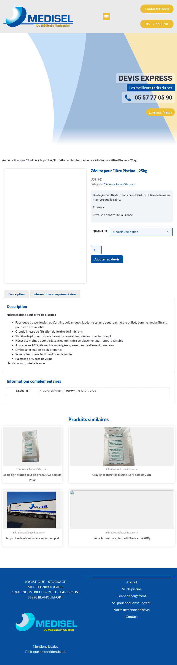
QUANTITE (100, 231)
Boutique (19, 160)
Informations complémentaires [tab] (54, 294)
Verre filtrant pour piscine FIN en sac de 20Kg (121, 538)
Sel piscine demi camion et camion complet (32, 538)
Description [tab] (16, 294)
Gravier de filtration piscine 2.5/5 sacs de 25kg (121, 474)
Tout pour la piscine (39, 160)
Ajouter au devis (106, 259)
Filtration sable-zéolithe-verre (73, 160)
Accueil (6, 160)
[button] (106, 16)
